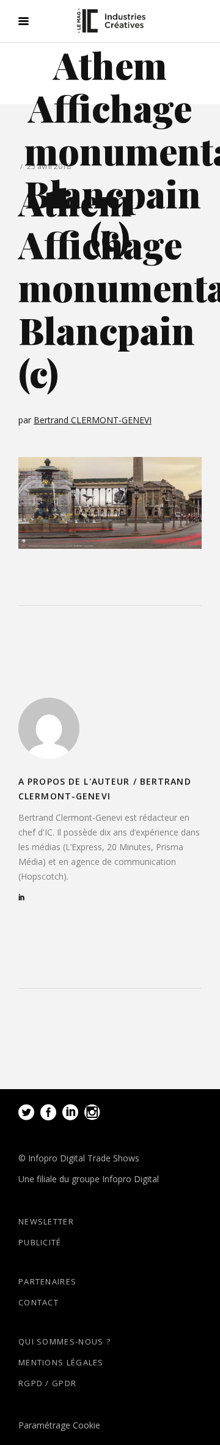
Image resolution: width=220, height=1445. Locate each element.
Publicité (40, 1242)
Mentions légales (61, 1362)
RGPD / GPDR (47, 1383)
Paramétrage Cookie (59, 1425)
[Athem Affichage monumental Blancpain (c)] (48, 728)
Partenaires (47, 1281)
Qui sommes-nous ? (64, 1341)
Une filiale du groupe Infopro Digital (88, 1179)
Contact (38, 1302)
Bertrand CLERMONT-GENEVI (93, 420)
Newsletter (46, 1221)
